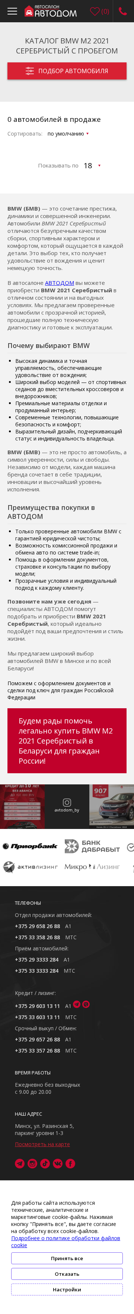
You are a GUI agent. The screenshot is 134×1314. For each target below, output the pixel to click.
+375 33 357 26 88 (37, 1050)
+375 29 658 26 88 (37, 926)
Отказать (67, 1274)
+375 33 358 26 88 (37, 937)
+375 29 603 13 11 (37, 1005)
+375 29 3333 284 (36, 959)
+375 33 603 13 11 (37, 1017)
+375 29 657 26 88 (37, 1039)
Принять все (67, 1258)
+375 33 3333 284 (36, 970)
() (105, 11)
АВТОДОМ (59, 282)
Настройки (67, 1289)
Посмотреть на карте (42, 1144)
